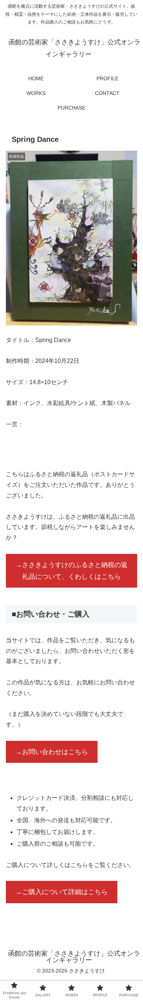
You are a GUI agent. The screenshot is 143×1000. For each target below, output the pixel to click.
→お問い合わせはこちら (51, 751)
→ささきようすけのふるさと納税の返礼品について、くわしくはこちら (71, 570)
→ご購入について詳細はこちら (61, 892)
